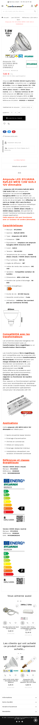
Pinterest (14, 131)
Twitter (9, 131)
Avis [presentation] (19, 173)
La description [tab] (19, 160)
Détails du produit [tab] (19, 166)
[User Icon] (32, 6)
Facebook (4, 131)
